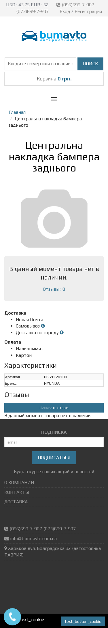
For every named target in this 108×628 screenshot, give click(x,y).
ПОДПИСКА (54, 432)
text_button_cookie (83, 621)
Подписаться (54, 457)
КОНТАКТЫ (16, 492)
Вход (65, 11)
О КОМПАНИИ (19, 482)
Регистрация (88, 11)
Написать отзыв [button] (54, 407)
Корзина (54, 79)
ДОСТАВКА (16, 501)
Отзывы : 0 (54, 289)
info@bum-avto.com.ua (33, 538)
